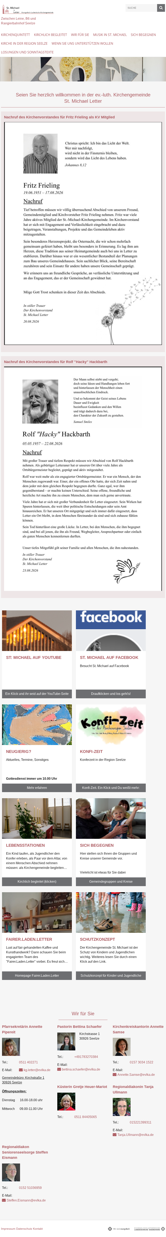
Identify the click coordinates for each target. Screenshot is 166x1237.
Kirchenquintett (15, 34)
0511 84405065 (85, 1117)
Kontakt (38, 1228)
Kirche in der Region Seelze (24, 43)
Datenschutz (24, 1228)
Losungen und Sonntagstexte (27, 52)
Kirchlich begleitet (50, 34)
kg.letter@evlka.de (37, 1070)
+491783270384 (86, 1057)
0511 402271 (28, 1062)
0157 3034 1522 (141, 1062)
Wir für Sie (80, 34)
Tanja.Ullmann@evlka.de (135, 1134)
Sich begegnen (143, 34)
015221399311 (140, 1122)
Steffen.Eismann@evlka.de (26, 1200)
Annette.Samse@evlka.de (136, 1074)
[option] (83, 69)
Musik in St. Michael (110, 34)
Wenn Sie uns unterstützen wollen (82, 43)
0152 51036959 (30, 1187)
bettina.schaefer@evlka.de (81, 1069)
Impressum (8, 1228)
